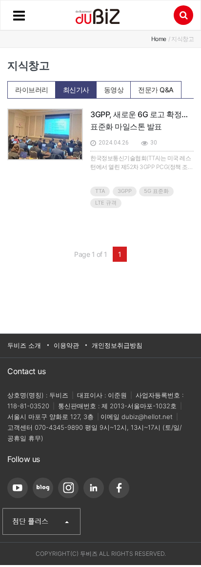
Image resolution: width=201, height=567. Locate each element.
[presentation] (31, 87)
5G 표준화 (156, 191)
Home (158, 38)
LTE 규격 (106, 202)
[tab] (31, 89)
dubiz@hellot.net (147, 416)
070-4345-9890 (59, 427)
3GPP (125, 191)
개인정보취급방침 (117, 345)
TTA (100, 191)
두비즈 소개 (24, 345)
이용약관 (66, 345)
